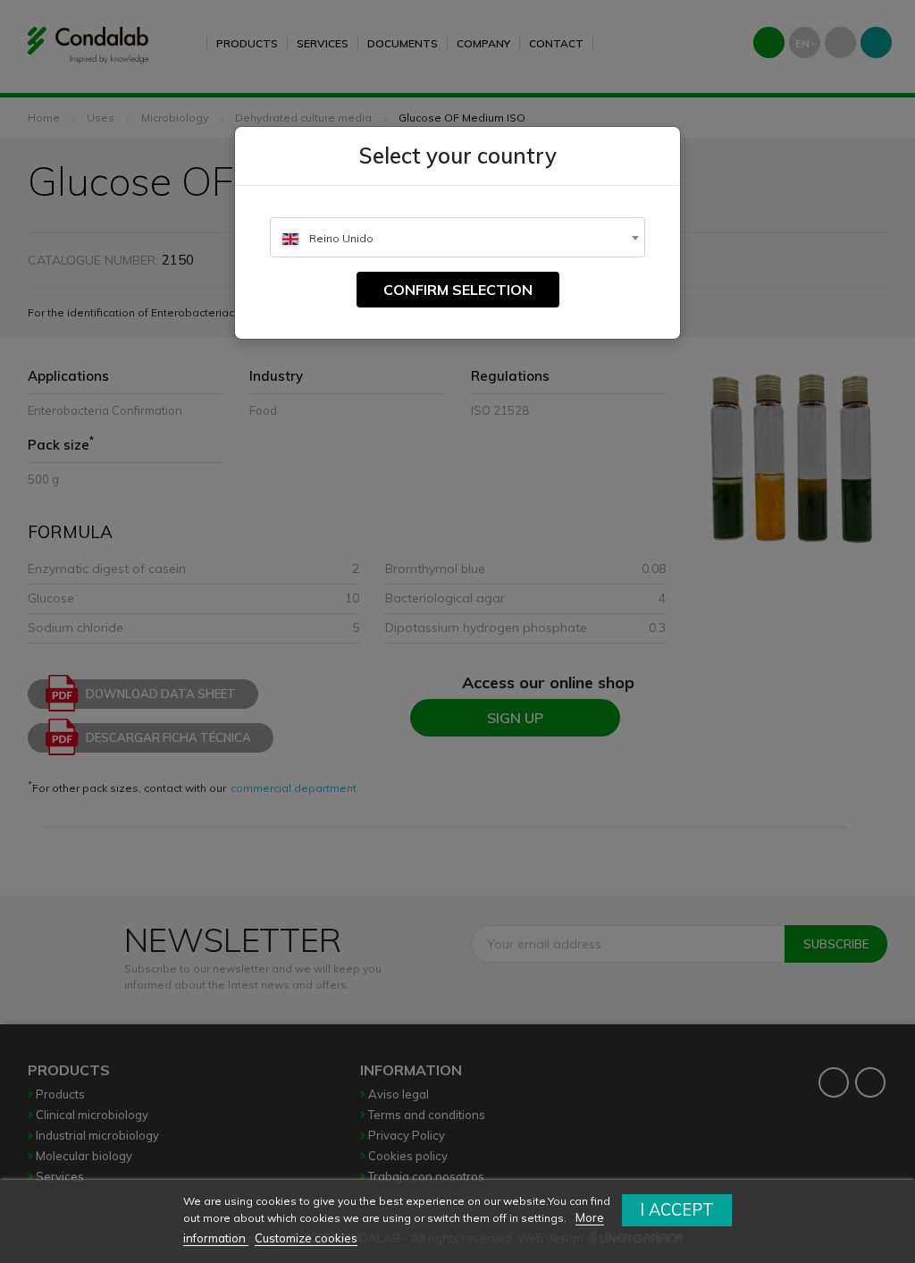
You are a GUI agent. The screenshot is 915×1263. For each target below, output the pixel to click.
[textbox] (457, 238)
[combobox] (457, 237)
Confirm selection (458, 290)
